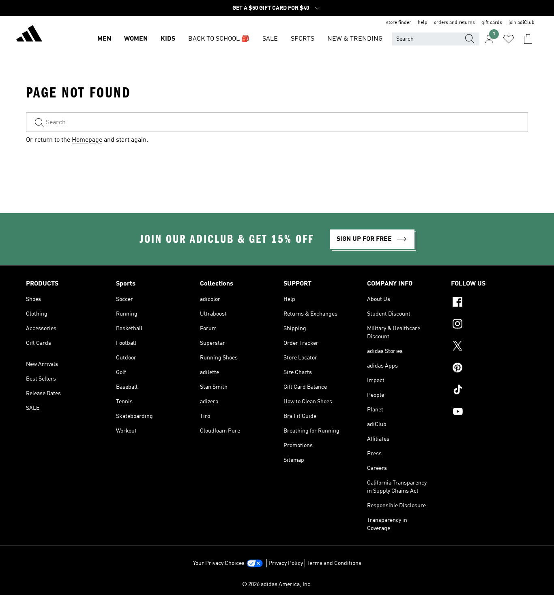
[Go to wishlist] (508, 39)
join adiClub (522, 22)
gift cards (491, 22)
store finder (398, 22)
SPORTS (302, 39)
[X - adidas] (489, 347)
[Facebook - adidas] (489, 303)
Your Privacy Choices (219, 563)
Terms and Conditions (334, 563)
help (422, 22)
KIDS (168, 39)
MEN (104, 39)
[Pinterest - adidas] (489, 369)
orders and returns (454, 22)
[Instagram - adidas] (489, 325)
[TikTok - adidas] (489, 391)
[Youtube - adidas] (489, 413)
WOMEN (136, 39)
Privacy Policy (285, 563)
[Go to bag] (528, 39)
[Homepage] (29, 35)
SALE (270, 39)
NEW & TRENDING (354, 39)
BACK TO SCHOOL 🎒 (218, 39)
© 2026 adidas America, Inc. (277, 584)
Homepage (87, 140)
